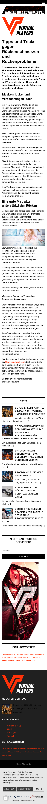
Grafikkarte (28, 654)
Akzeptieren (24, 789)
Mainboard (17, 657)
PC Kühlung (33, 657)
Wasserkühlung (31, 660)
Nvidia (25, 657)
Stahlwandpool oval (15, 362)
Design (5, 654)
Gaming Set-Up (14, 726)
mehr (39, 789)
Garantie (11, 654)
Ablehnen (9, 789)
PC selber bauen (27, 752)
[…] (27, 421)
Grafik (10, 729)
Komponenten (39, 654)
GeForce (19, 654)
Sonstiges (11, 733)
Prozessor (17, 660)
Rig (23, 660)
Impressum (16, 800)
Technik (10, 736)
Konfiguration (7, 657)
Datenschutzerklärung (27, 800)
